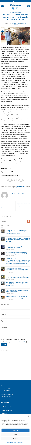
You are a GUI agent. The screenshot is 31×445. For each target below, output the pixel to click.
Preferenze (15, 438)
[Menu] (2, 6)
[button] (28, 416)
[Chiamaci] (17, 1)
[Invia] (28, 221)
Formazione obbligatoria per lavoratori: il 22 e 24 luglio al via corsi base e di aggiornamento (17, 297)
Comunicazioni (14, 12)
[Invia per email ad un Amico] (17, 180)
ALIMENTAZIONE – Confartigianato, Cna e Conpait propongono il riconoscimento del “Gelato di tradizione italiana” (17, 232)
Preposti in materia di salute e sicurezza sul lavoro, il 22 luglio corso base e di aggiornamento (17, 284)
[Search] (28, 6)
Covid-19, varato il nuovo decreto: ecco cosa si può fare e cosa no (7, 206)
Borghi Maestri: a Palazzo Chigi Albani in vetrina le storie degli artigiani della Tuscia (16, 253)
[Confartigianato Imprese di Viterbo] (15, 6)
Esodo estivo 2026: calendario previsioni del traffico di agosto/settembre (17, 246)
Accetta (15, 430)
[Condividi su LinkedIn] (22, 180)
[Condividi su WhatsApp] (8, 180)
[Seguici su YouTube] (19, 1)
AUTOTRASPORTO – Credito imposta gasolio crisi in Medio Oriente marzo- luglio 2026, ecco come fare (18, 239)
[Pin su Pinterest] (19, 180)
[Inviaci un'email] (16, 1)
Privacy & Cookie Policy (18, 442)
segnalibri (16, 187)
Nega (15, 434)
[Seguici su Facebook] (11, 1)
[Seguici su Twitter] (14, 1)
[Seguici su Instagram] (13, 1)
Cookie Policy (10, 442)
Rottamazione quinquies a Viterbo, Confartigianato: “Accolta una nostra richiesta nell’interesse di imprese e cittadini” (17, 269)
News (19, 12)
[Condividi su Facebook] (11, 180)
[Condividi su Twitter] (14, 180)
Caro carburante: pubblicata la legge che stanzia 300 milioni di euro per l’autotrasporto (17, 276)
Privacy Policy (22, 342)
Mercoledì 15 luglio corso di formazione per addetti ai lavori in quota (17, 290)
